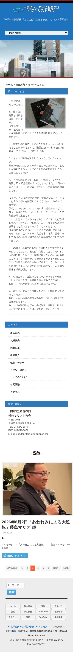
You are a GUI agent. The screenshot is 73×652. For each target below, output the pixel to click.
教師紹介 (15, 355)
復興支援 (58, 617)
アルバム (58, 606)
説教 (13, 612)
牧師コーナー (17, 362)
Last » (66, 568)
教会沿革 (15, 347)
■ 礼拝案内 (13, 626)
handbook (43, 612)
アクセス (15, 391)
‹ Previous (12, 568)
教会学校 (58, 612)
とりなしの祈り (18, 370)
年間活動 (15, 384)
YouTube (43, 617)
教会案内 (15, 333)
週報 (43, 606)
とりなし (13, 617)
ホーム (13, 606)
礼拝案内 (15, 340)
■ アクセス (41, 626)
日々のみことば (18, 377)
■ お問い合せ (27, 626)
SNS (28, 617)
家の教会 (28, 612)
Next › (56, 568)
